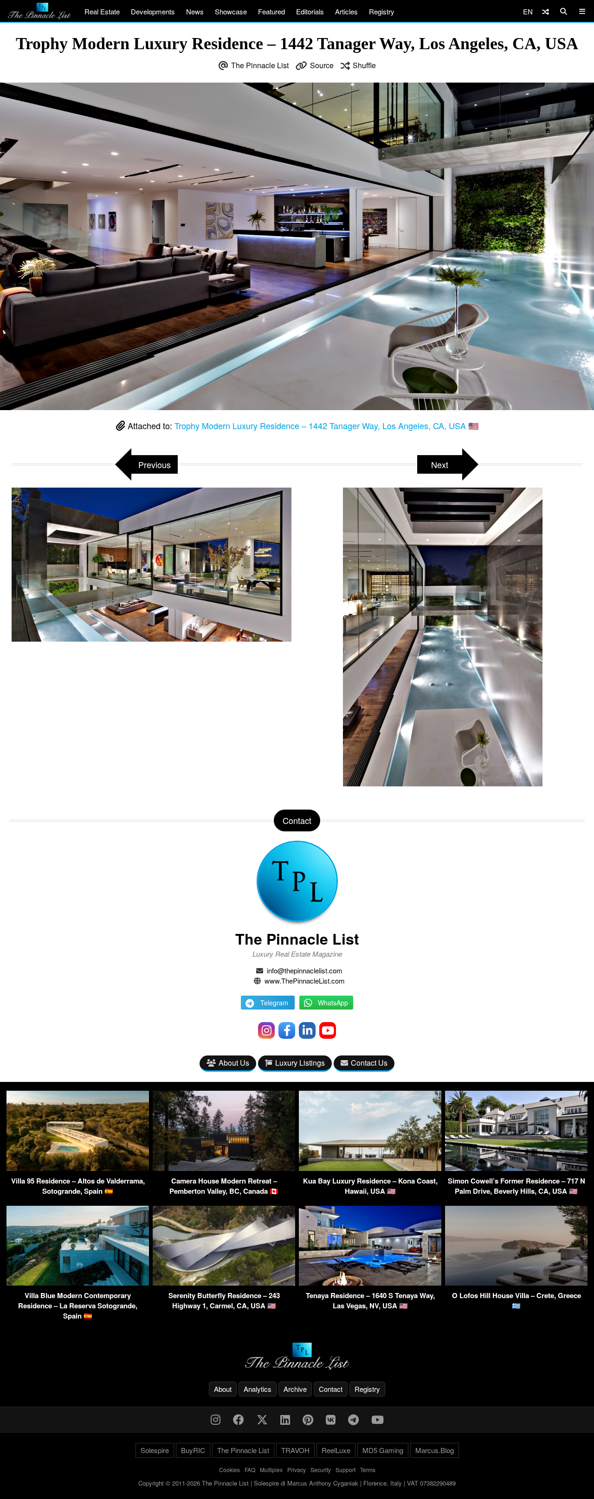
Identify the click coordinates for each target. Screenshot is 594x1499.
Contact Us (369, 1062)
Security (320, 1469)
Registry (381, 11)
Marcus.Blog (434, 1450)
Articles (346, 11)
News (195, 11)
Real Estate (102, 11)
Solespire (155, 1450)
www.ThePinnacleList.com (305, 980)
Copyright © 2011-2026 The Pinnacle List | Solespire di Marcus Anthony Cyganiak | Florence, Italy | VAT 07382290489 (297, 1483)
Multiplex (271, 1469)
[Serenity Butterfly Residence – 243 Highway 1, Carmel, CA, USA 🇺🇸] (224, 1282)
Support (345, 1469)
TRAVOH (295, 1450)
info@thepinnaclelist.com (304, 970)
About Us (234, 1062)
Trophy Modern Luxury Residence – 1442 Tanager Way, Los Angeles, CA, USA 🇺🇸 (326, 425)
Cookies (229, 1469)
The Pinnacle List (260, 65)
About (223, 1389)
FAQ (250, 1469)
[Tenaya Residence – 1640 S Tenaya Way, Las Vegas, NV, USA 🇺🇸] (370, 1282)
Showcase (231, 11)
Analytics (257, 1389)
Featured (271, 11)
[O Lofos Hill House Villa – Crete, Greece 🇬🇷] (516, 1282)
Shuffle (364, 65)
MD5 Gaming (382, 1450)
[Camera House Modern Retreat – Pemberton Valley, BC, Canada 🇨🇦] (224, 1168)
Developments (153, 11)
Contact (330, 1389)
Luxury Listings (300, 1062)
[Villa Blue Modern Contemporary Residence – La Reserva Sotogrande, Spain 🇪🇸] (77, 1282)
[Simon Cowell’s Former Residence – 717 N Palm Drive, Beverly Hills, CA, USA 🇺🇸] (516, 1168)
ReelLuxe (336, 1450)
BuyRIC (193, 1450)
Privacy (296, 1469)
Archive (295, 1389)
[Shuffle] (545, 11)
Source (322, 65)
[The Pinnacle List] (297, 1356)
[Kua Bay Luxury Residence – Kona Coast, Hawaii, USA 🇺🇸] (370, 1168)
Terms (367, 1469)
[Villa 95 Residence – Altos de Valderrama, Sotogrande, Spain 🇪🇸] (77, 1168)
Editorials (310, 11)
